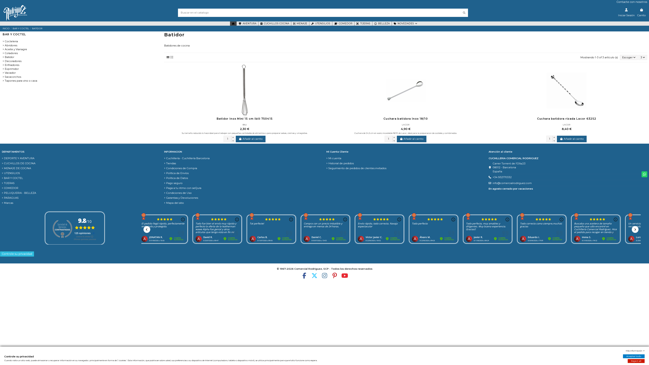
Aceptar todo (633, 356)
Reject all (636, 361)
